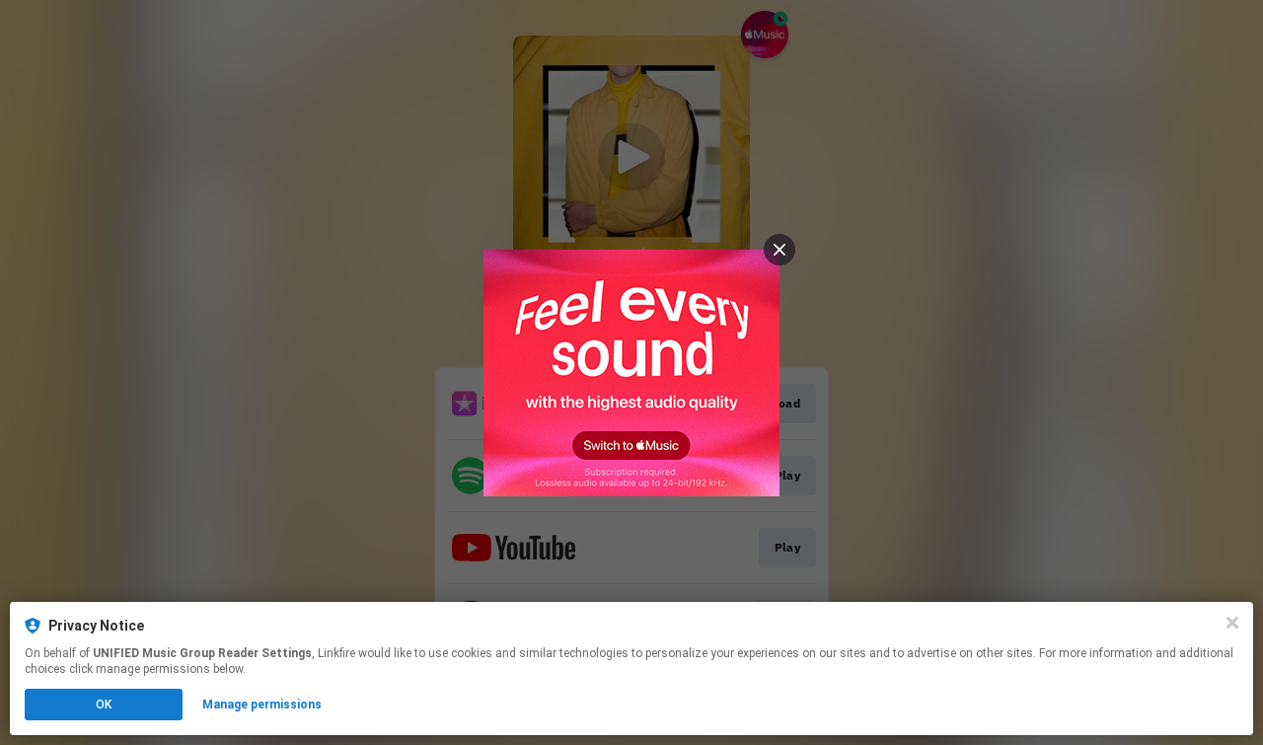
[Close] (1232, 622)
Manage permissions (262, 704)
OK (103, 704)
